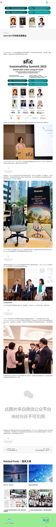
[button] (1, 2)
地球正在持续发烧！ (34, 485)
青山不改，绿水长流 (8, 485)
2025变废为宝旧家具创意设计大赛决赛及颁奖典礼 (40, 510)
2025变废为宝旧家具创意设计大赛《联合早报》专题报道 (14, 510)
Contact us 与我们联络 (9, 523)
